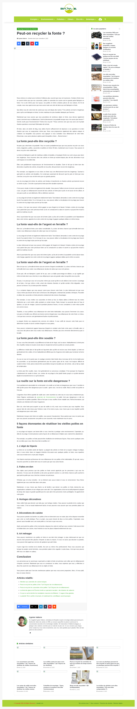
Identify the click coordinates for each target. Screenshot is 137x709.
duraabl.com (40, 703)
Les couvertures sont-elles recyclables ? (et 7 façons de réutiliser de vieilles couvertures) (27, 663)
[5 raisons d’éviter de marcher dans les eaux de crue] (96, 127)
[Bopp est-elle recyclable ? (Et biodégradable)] (82, 677)
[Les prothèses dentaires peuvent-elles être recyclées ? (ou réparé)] (96, 98)
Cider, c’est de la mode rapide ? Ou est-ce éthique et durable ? (111, 67)
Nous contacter (95, 703)
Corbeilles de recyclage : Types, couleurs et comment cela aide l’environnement (53, 687)
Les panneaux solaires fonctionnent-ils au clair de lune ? (110, 107)
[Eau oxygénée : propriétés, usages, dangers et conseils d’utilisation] (96, 46)
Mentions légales (118, 703)
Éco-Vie (79, 19)
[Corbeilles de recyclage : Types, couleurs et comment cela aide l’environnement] (55, 677)
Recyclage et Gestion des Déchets (27, 29)
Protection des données (106, 703)
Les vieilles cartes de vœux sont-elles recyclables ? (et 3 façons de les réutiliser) (54, 663)
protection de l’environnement (46, 397)
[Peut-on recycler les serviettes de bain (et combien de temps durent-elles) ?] (82, 653)
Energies (33, 19)
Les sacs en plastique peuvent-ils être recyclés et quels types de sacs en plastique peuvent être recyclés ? (108, 663)
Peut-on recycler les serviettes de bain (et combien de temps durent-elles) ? (81, 663)
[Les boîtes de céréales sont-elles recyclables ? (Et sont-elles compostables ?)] (108, 677)
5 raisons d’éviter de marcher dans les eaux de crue (111, 127)
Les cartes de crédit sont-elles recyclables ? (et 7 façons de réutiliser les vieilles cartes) (26, 687)
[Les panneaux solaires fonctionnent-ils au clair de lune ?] (96, 107)
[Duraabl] (68, 8)
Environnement (47, 19)
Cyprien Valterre (22, 38)
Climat (70, 19)
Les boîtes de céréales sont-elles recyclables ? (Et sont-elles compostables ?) (107, 687)
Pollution (60, 19)
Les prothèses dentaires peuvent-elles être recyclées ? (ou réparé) (111, 98)
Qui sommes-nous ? (84, 703)
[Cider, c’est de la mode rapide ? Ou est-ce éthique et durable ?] (96, 67)
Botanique (90, 19)
